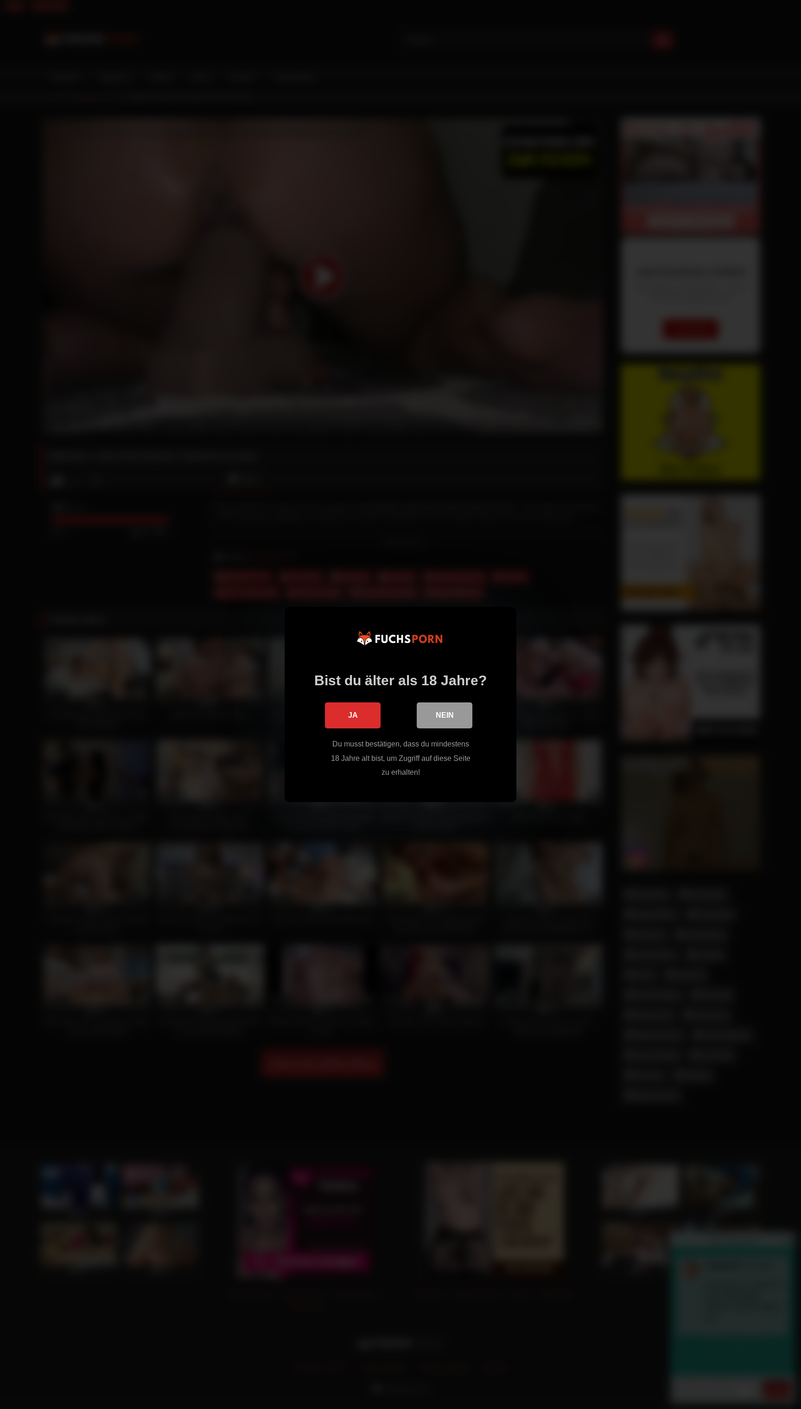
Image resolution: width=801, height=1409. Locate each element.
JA (353, 715)
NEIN (445, 715)
